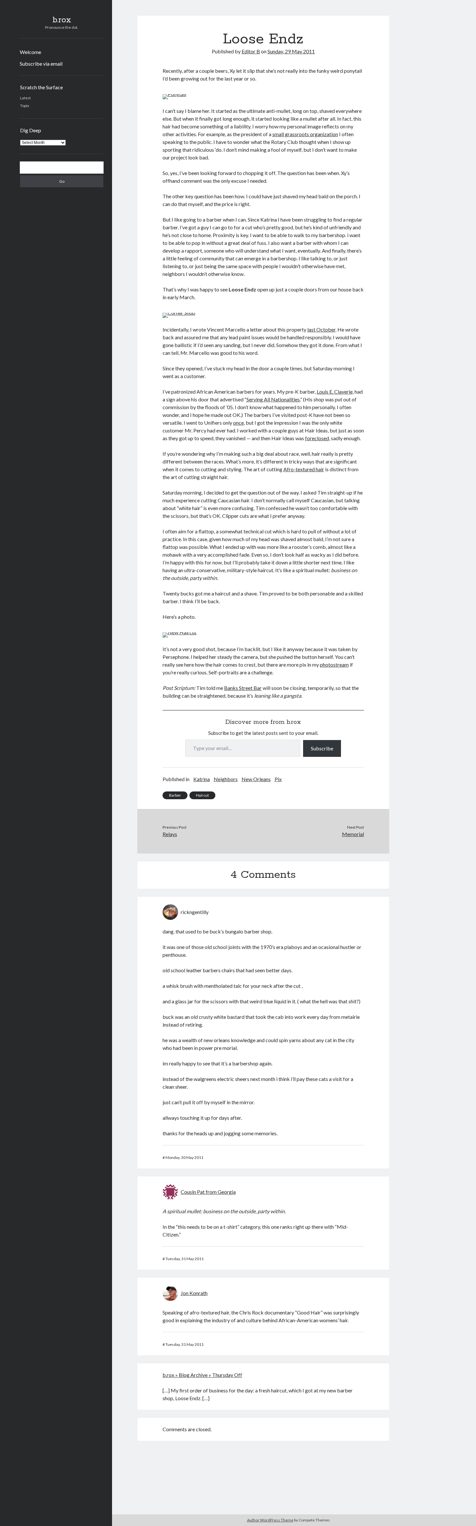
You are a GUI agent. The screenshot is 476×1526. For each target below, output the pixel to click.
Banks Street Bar (243, 688)
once (238, 423)
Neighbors (226, 779)
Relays (170, 834)
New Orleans (256, 779)
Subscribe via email (41, 63)
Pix (278, 779)
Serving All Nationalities (273, 399)
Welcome (30, 52)
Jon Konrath (194, 1293)
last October (321, 329)
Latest (25, 97)
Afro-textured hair (303, 469)
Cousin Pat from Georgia (208, 1192)
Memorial (353, 834)
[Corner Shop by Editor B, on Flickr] (179, 313)
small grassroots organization (305, 134)
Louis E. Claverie (335, 391)
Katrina (201, 779)
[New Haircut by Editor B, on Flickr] (180, 632)
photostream (334, 664)
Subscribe (322, 748)
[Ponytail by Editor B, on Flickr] (174, 94)
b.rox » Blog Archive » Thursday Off (202, 1375)
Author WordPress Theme (270, 1520)
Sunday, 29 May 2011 (291, 51)
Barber (175, 795)
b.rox (61, 20)
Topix (24, 105)
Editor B (251, 51)
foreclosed (317, 438)
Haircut (202, 795)
